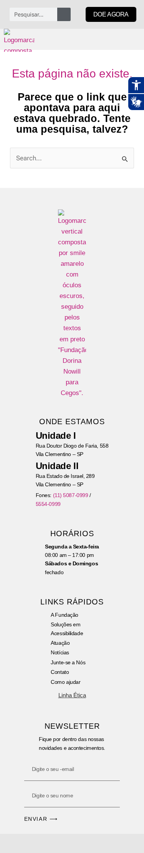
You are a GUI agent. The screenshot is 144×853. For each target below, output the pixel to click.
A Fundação (64, 615)
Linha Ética (72, 695)
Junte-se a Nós (68, 662)
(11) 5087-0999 (70, 495)
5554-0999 (48, 504)
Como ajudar (65, 682)
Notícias (60, 652)
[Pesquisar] (64, 14)
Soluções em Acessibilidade (67, 628)
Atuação (60, 643)
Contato (60, 672)
